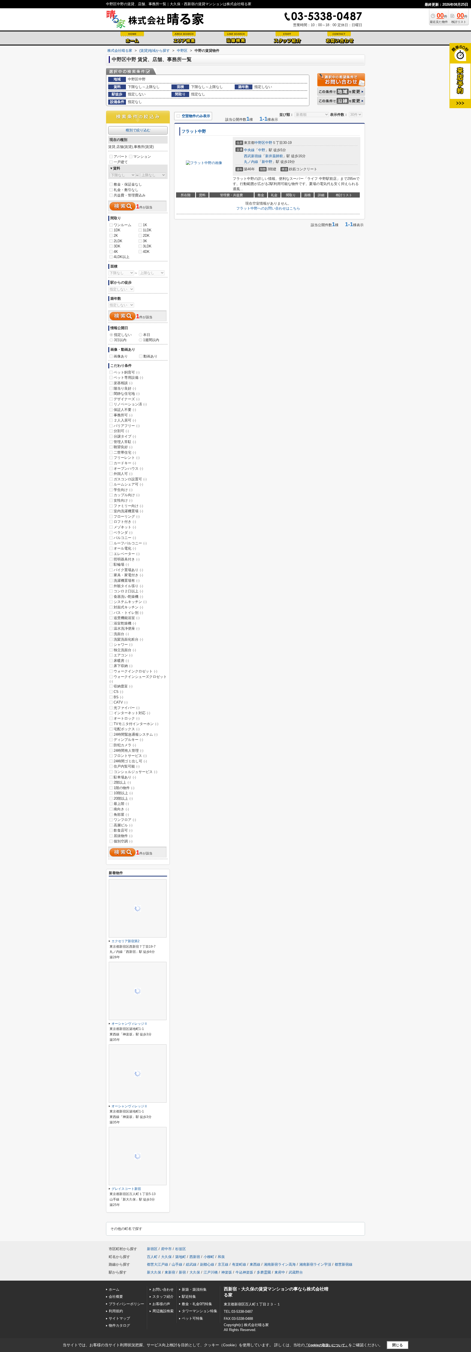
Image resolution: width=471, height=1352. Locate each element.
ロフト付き (125, 522)
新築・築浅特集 (194, 1289)
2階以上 (122, 782)
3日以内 (120, 340)
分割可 (121, 431)
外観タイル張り (128, 586)
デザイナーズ (127, 399)
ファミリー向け (128, 506)
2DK (146, 236)
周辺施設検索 (163, 1311)
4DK (146, 252)
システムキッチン (130, 602)
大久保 (166, 1257)
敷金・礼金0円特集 (197, 1304)
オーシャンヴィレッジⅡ (129, 1024)
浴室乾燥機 (125, 623)
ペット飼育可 (127, 372)
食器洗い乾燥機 (128, 597)
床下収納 (123, 666)
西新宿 (194, 1257)
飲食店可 (123, 830)
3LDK (147, 246)
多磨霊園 (264, 1272)
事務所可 (123, 415)
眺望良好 (123, 447)
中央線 (249, 150)
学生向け (123, 490)
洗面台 (121, 634)
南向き (121, 809)
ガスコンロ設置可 (130, 479)
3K (145, 241)
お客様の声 (161, 1304)
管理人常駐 (125, 442)
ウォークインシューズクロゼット (138, 679)
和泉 (221, 1257)
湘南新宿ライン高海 (280, 1264)
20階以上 (123, 798)
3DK (117, 246)
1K (145, 225)
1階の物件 (124, 788)
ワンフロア (125, 820)
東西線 (255, 1264)
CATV (121, 702)
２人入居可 (125, 420)
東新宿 (170, 1272)
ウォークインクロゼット (135, 671)
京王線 (223, 1264)
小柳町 (209, 1257)
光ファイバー (127, 708)
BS (118, 697)
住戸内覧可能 (127, 766)
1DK (117, 230)
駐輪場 (121, 564)
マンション (142, 156)
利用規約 (116, 1311)
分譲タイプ (125, 436)
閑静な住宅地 (127, 394)
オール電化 (125, 548)
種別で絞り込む (138, 130)
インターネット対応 (132, 713)
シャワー (123, 644)
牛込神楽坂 (244, 1272)
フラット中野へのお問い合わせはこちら (268, 208)
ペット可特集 (192, 1318)
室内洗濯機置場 (128, 511)
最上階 (121, 804)
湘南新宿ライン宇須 (315, 1264)
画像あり (121, 356)
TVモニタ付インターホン (136, 724)
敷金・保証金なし (128, 184)
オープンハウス (128, 468)
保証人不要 (125, 410)
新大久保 (154, 1272)
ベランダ (123, 533)
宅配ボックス (127, 729)
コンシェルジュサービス (135, 772)
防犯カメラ (125, 745)
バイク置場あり (128, 570)
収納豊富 (123, 686)
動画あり (150, 356)
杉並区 (180, 1249)
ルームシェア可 (128, 484)
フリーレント (127, 458)
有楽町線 (239, 1264)
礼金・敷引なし (126, 190)
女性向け (123, 500)
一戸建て (121, 162)
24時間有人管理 (128, 750)
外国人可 (123, 474)
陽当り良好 (125, 388)
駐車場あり (125, 777)
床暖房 (121, 661)
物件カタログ (119, 1325)
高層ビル (123, 825)
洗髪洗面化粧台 (128, 639)
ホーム (114, 1289)
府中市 (166, 1249)
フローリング (127, 516)
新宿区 (152, 1249)
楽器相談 (123, 383)
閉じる (397, 1345)
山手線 (177, 1264)
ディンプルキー (128, 740)
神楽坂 (226, 1272)
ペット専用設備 (128, 377)
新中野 (267, 162)
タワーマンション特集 (199, 1311)
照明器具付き (127, 559)
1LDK (147, 230)
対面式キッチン (128, 607)
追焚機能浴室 (127, 618)
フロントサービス (130, 756)
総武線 (191, 1264)
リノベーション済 (130, 404)
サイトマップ (119, 1318)
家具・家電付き (128, 575)
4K (116, 252)
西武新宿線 (253, 156)
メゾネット (125, 527)
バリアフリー (127, 426)
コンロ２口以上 (128, 591)
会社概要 (116, 1297)
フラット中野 (194, 131)
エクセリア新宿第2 (125, 941)
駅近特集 (189, 1297)
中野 (268, 143)
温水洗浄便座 (127, 628)
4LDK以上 (121, 257)
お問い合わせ (163, 1289)
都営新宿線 (343, 1264)
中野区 (260, 143)
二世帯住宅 (125, 452)
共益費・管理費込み (130, 195)
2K (116, 236)
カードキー (125, 463)
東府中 (279, 1272)
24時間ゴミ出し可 (130, 761)
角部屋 (121, 815)
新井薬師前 (274, 156)
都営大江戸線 (157, 1264)
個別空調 (123, 841)
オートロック (127, 718)
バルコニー (125, 538)
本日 (146, 335)
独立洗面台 (125, 650)
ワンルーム (122, 225)
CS (118, 692)
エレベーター (127, 554)
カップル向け (127, 495)
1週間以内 (151, 340)
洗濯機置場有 (127, 580)
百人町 (152, 1257)
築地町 (180, 1257)
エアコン (123, 655)
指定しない (123, 335)
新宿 (182, 1272)
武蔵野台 (296, 1272)
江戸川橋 (211, 1272)
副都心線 (207, 1264)
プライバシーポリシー (126, 1304)
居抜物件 (123, 836)
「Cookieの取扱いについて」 (326, 1345)
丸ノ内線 (251, 162)
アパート (121, 156)
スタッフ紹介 (163, 1297)
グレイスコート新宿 (126, 1189)
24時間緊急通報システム (136, 734)
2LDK (118, 241)
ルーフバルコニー (130, 543)
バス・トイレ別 (128, 613)
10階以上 (123, 793)
